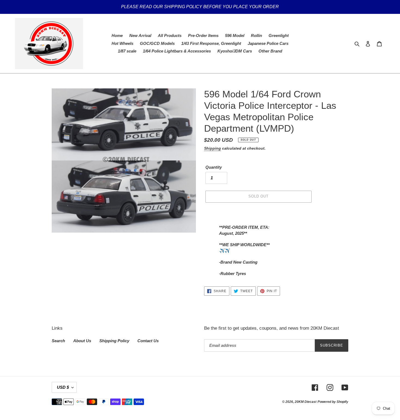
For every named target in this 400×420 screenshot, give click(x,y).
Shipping (212, 148)
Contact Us (148, 340)
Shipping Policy (114, 340)
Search (58, 340)
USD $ (63, 387)
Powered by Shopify (333, 402)
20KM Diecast (305, 402)
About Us (82, 340)
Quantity (213, 167)
